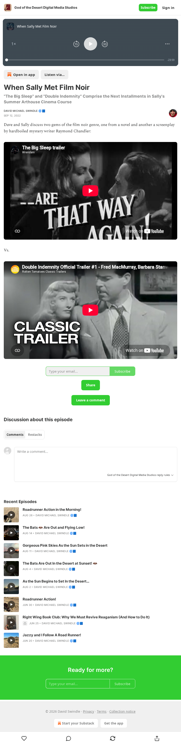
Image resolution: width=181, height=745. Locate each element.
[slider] (85, 60)
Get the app (113, 723)
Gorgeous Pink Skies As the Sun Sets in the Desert (65, 545)
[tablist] (24, 434)
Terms (102, 711)
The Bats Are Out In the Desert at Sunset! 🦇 (60, 563)
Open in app (24, 74)
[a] (11, 515)
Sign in (168, 7)
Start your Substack (78, 723)
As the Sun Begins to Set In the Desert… (56, 581)
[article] (90, 514)
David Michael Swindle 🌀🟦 (24, 110)
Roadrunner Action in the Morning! (52, 509)
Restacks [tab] (35, 435)
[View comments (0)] (68, 738)
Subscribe (148, 7)
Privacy (88, 711)
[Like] (24, 738)
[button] (14, 44)
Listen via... (55, 74)
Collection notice (122, 711)
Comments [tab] (15, 435)
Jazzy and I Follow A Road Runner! (52, 635)
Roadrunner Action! (39, 599)
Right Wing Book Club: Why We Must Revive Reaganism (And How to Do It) (86, 617)
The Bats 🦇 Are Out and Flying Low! (54, 527)
